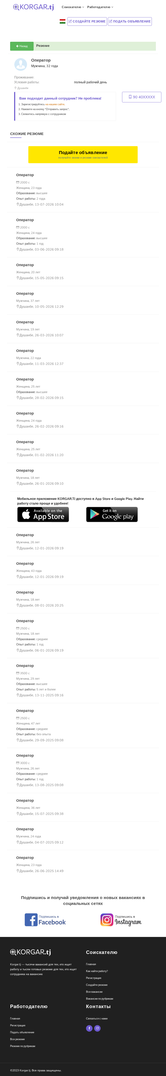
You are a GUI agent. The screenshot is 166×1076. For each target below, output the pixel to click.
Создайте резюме (89, 21)
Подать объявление (131, 21)
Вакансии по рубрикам (99, 999)
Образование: (31, 193)
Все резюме (17, 1039)
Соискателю (72, 7)
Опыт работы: (30, 199)
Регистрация (93, 978)
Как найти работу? (97, 971)
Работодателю (99, 7)
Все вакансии (94, 992)
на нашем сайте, (55, 104)
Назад (23, 46)
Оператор (25, 175)
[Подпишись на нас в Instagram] (89, 1028)
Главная (91, 964)
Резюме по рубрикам (22, 1046)
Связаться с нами (96, 1018)
